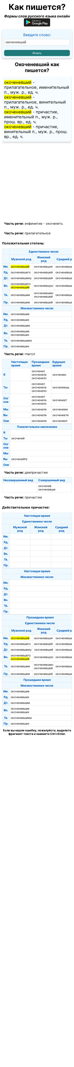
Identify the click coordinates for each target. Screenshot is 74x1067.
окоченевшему (21, 278)
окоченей (17, 438)
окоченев (44, 486)
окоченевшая (43, 266)
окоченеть (54, 223)
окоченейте (19, 459)
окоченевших (20, 319)
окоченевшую (43, 285)
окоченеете (60, 415)
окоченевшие (20, 314)
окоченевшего (21, 272)
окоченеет (59, 400)
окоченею (59, 374)
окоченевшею (43, 293)
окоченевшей (43, 272)
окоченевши (46, 489)
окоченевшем (20, 302)
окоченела (39, 374)
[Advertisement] (37, 182)
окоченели (39, 409)
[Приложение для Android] (37, 25)
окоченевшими (21, 340)
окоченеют (59, 420)
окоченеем (60, 409)
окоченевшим (20, 295)
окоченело (39, 378)
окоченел (38, 371)
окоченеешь (60, 387)
